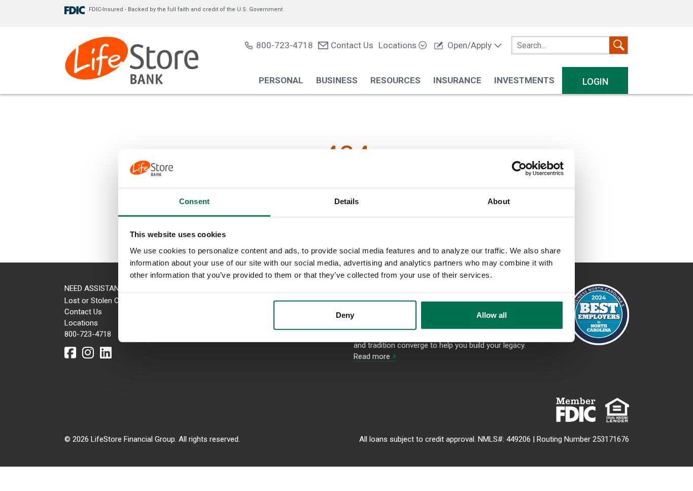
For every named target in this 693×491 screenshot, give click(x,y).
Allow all (491, 315)
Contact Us (352, 45)
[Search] (618, 45)
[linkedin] (106, 353)
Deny (345, 315)
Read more (373, 356)
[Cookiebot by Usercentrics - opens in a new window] (519, 168)
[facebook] (70, 353)
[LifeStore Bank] (131, 61)
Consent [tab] (194, 201)
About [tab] (499, 201)
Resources (395, 80)
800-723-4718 (284, 45)
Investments (524, 80)
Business (337, 80)
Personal (281, 80)
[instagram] (88, 353)
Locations (398, 45)
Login (595, 81)
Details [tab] (346, 201)
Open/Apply (469, 45)
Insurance (457, 80)
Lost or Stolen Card (97, 300)
